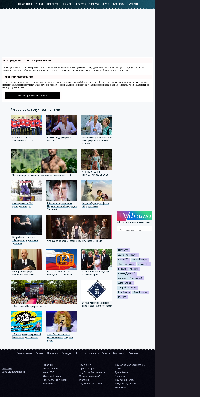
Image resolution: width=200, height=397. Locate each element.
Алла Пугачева (125, 283)
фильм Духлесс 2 (126, 273)
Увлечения (120, 387)
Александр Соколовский (130, 278)
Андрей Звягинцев (127, 287)
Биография (119, 4)
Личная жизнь (24, 4)
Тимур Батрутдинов (125, 383)
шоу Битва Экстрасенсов (92, 372)
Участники (84, 379)
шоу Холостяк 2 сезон (55, 379)
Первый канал (50, 368)
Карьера (94, 4)
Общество (120, 376)
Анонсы (40, 4)
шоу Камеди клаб (124, 379)
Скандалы (67, 4)
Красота (81, 4)
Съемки (106, 4)
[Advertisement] (77, 31)
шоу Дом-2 (85, 364)
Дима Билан (121, 372)
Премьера (53, 4)
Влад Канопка (140, 292)
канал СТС (123, 259)
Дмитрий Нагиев (126, 264)
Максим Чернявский (89, 376)
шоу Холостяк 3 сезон (90, 383)
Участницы (49, 383)
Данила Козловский (127, 254)
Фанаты (133, 4)
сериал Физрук (87, 368)
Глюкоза (122, 297)
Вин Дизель (124, 292)
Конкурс (122, 268)
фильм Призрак (140, 259)
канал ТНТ (143, 264)
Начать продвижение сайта (32, 95)
